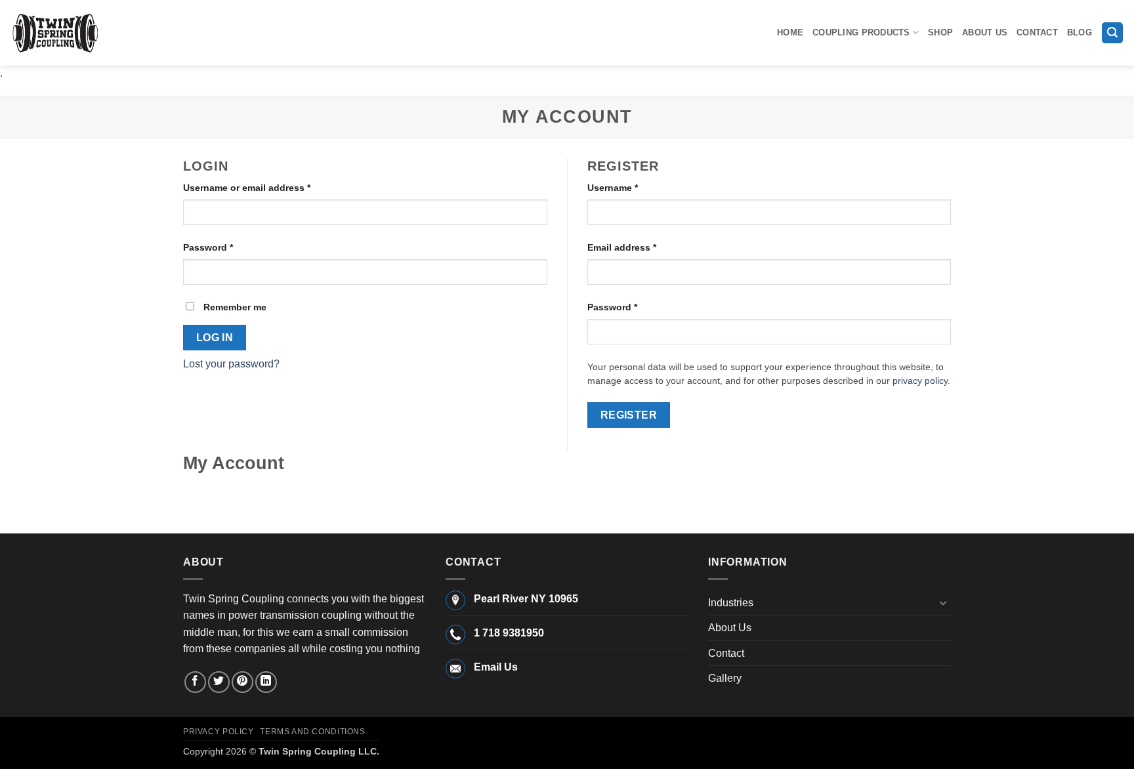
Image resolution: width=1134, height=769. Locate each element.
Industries (730, 602)
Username (632, 187)
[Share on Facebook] (195, 682)
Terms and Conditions (312, 731)
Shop (940, 32)
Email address (641, 247)
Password (228, 247)
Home (790, 32)
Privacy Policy (218, 731)
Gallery (725, 678)
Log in (215, 337)
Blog (1079, 32)
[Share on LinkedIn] (266, 682)
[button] (1112, 33)
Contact (1037, 32)
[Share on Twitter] (219, 682)
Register (629, 415)
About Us (984, 32)
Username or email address (266, 187)
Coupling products (861, 32)
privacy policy (920, 381)
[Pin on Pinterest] (242, 682)
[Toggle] (943, 602)
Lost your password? (231, 363)
